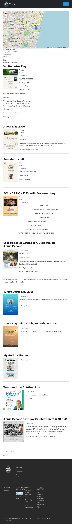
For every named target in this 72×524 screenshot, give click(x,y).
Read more (24, 75)
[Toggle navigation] (66, 4)
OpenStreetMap (58, 47)
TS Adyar (13, 4)
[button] (36, 28)
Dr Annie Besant (8, 279)
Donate (6, 490)
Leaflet (50, 47)
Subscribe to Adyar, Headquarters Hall (4, 455)
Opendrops (47, 518)
